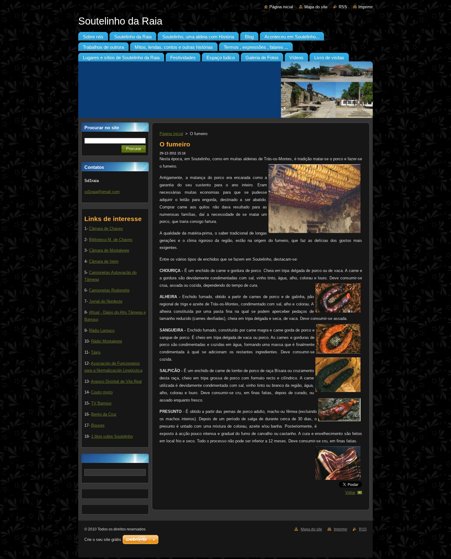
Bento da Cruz (104, 414)
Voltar (350, 492)
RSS (343, 7)
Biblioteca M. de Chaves (111, 239)
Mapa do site (315, 7)
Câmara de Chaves (106, 228)
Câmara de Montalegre (109, 250)
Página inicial (281, 7)
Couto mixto (102, 392)
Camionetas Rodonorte (109, 290)
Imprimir (365, 7)
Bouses (98, 425)
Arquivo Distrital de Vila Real (116, 381)
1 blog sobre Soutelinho (112, 436)
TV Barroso (101, 403)
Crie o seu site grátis (102, 539)
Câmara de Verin (103, 261)
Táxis (96, 352)
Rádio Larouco (101, 330)
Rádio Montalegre (106, 341)
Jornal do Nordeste (105, 301)
